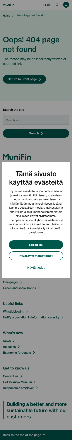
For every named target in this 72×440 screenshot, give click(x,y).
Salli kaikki (36, 244)
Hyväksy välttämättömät (36, 255)
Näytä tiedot (36, 267)
